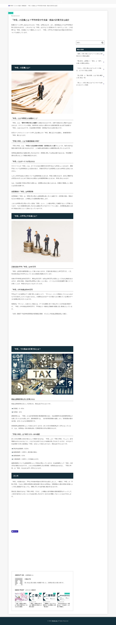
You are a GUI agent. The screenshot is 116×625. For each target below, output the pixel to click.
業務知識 (11, 13)
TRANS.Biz (55, 621)
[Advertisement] (25, 48)
